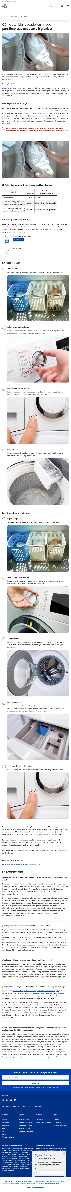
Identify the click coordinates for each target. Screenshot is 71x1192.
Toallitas (4, 1119)
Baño (3, 1128)
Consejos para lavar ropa (26, 1122)
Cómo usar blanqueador (26, 1131)
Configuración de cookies (35, 1187)
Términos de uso (39, 1088)
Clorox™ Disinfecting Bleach (12, 88)
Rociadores (5, 1122)
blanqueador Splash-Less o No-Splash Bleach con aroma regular (36, 991)
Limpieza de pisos (24, 1119)
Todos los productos (8, 1137)
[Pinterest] (15, 1100)
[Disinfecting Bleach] (6, 239)
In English (56, 1119)
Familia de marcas (10, 1)
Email (37, 1169)
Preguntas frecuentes (60, 1125)
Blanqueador (5, 1125)
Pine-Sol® (16, 1106)
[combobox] (35, 16)
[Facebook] (3, 1100)
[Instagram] (7, 1100)
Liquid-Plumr (37, 1106)
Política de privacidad (52, 1088)
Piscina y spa (5, 1106)
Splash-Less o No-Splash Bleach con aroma (46, 993)
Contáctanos (57, 1122)
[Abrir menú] (68, 6)
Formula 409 (26, 1106)
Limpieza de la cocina (25, 1128)
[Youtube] (11, 1100)
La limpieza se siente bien (43, 1122)
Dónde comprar (18, 240)
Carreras (38, 1119)
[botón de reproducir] (35, 159)
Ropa (3, 1131)
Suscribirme (35, 1083)
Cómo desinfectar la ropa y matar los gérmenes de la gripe (21, 864)
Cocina (4, 1134)
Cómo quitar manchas (25, 1125)
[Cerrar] (68, 1180)
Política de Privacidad (52, 1183)
